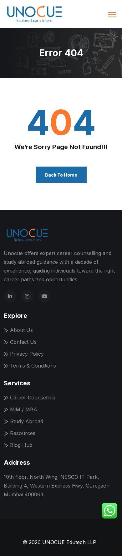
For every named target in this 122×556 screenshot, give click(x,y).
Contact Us (23, 342)
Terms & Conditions (33, 366)
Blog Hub (21, 445)
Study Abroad (26, 421)
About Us (21, 330)
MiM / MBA (23, 409)
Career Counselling (32, 397)
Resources (22, 433)
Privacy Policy (27, 354)
